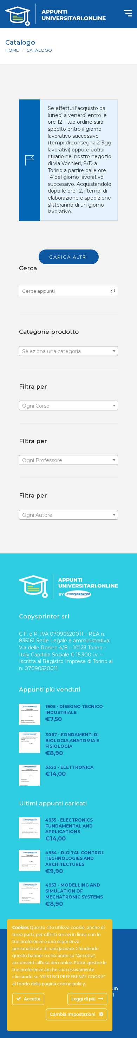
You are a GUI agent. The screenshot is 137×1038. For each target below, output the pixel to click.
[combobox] (68, 351)
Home (12, 50)
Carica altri (68, 257)
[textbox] (68, 351)
